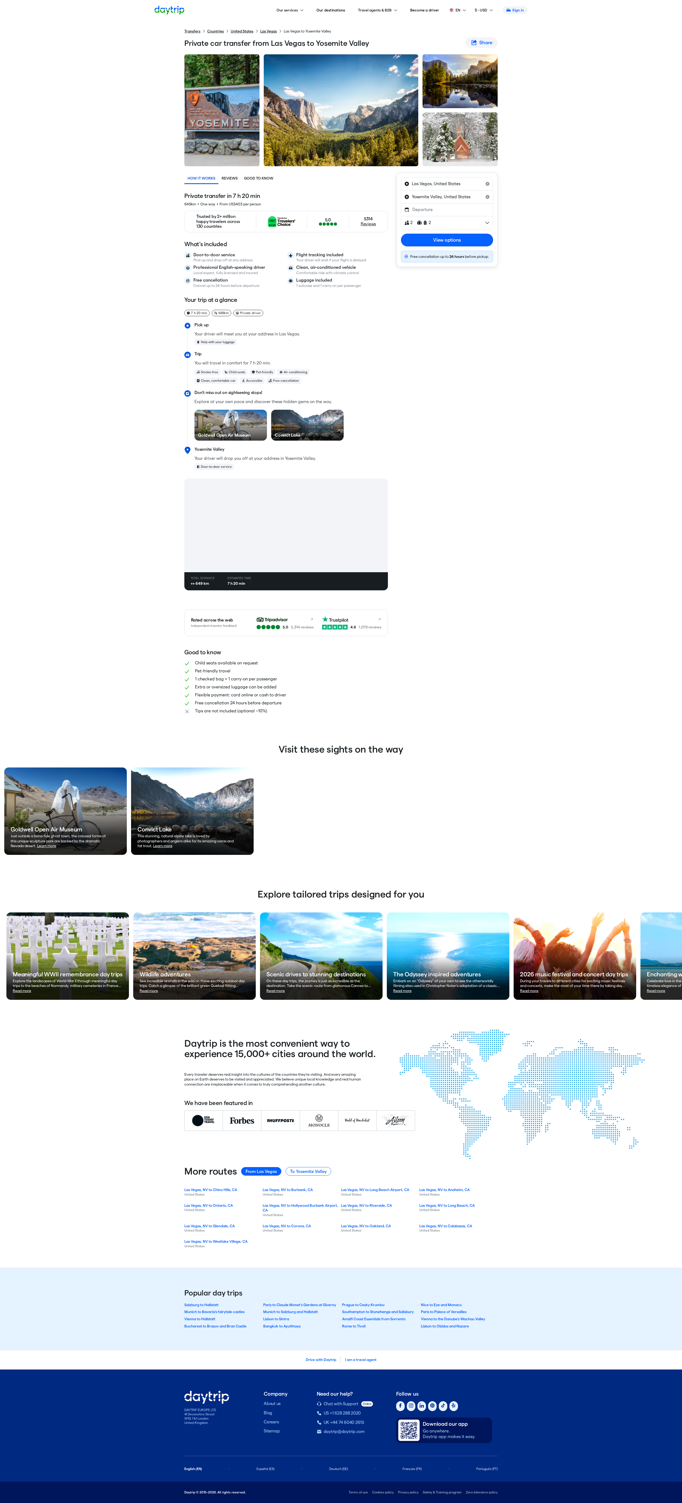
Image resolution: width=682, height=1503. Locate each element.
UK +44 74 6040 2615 (344, 1422)
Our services (287, 10)
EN (458, 10)
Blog (268, 1413)
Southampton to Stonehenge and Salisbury (378, 1312)
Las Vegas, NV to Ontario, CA (208, 1205)
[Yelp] (453, 1406)
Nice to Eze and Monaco (441, 1305)
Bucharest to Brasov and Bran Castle (215, 1326)
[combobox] (447, 183)
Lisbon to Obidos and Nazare (445, 1326)
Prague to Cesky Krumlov (363, 1305)
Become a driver (424, 10)
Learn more (46, 846)
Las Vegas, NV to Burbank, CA (288, 1190)
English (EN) (193, 1468)
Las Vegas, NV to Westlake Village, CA (215, 1241)
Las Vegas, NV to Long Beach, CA (447, 1205)
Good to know (258, 178)
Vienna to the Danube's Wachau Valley (453, 1319)
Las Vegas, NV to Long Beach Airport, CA (375, 1190)
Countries (215, 31)
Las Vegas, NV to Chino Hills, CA (210, 1190)
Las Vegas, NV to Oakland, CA (366, 1226)
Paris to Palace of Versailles (443, 1312)
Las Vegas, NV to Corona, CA (287, 1226)
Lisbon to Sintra (276, 1319)
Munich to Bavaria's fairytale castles (214, 1312)
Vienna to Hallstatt (199, 1319)
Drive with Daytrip (321, 1360)
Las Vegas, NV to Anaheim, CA (444, 1190)
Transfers (192, 31)
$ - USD (481, 10)
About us (272, 1403)
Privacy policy (408, 1492)
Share (485, 42)
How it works (201, 178)
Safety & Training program (442, 1492)
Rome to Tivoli (354, 1326)
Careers (271, 1422)
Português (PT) (487, 1468)
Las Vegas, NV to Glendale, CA (209, 1226)
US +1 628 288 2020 (342, 1413)
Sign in (518, 10)
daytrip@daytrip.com (344, 1431)
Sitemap (272, 1431)
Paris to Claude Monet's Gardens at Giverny (299, 1305)
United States (242, 31)
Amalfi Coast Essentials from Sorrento (373, 1319)
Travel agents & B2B (375, 10)
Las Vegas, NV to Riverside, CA (366, 1205)
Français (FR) (412, 1468)
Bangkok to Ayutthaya (282, 1326)
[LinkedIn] (421, 1406)
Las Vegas (268, 31)
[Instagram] (411, 1406)
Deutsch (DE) (338, 1468)
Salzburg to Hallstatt (201, 1305)
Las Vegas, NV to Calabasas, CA (445, 1226)
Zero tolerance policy (482, 1492)
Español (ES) (265, 1468)
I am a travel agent (360, 1360)
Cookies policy (383, 1492)
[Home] (169, 10)
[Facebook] (400, 1406)
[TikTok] (443, 1406)
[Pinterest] (432, 1406)
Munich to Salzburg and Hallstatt (290, 1312)
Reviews (230, 178)
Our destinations (330, 10)
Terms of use (358, 1492)
